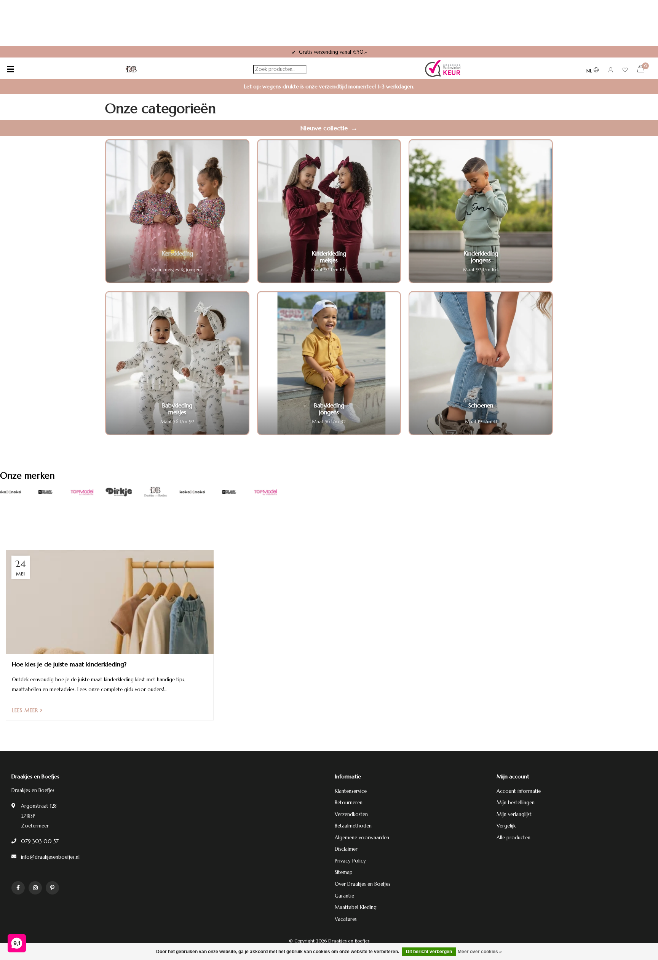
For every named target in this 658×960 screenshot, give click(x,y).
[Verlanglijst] (625, 71)
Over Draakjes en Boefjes (362, 884)
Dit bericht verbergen (429, 951)
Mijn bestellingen (516, 802)
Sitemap (344, 872)
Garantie (344, 896)
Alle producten (513, 837)
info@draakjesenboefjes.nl (50, 857)
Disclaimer (346, 849)
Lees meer (26, 710)
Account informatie (519, 791)
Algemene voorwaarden (362, 837)
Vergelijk (506, 826)
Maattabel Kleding (356, 907)
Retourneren (349, 802)
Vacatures (346, 919)
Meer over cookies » (480, 951)
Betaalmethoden (353, 826)
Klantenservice (351, 791)
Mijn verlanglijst (514, 814)
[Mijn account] (610, 71)
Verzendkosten (351, 814)
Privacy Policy (350, 861)
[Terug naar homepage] (131, 69)
